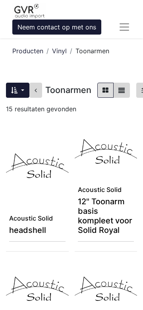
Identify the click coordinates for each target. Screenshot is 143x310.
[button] (17, 90)
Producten (27, 51)
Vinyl (59, 51)
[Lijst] (121, 90)
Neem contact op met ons (56, 27)
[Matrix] (105, 90)
